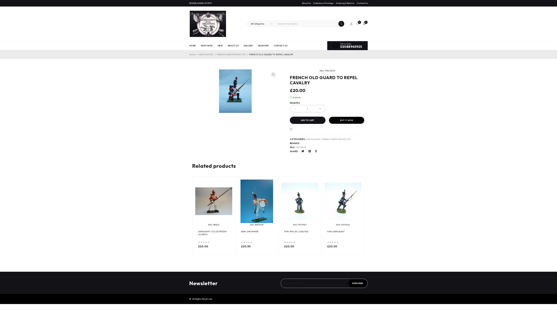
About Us (306, 3)
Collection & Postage (323, 3)
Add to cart (307, 120)
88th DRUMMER (249, 231)
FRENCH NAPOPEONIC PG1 (231, 54)
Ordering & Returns (345, 3)
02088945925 (351, 46)
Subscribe (357, 283)
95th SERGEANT (336, 231)
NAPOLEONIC (206, 54)
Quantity (295, 103)
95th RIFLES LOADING (296, 231)
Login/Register (351, 24)
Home (192, 54)
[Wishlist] (301, 129)
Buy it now (346, 120)
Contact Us (362, 3)
